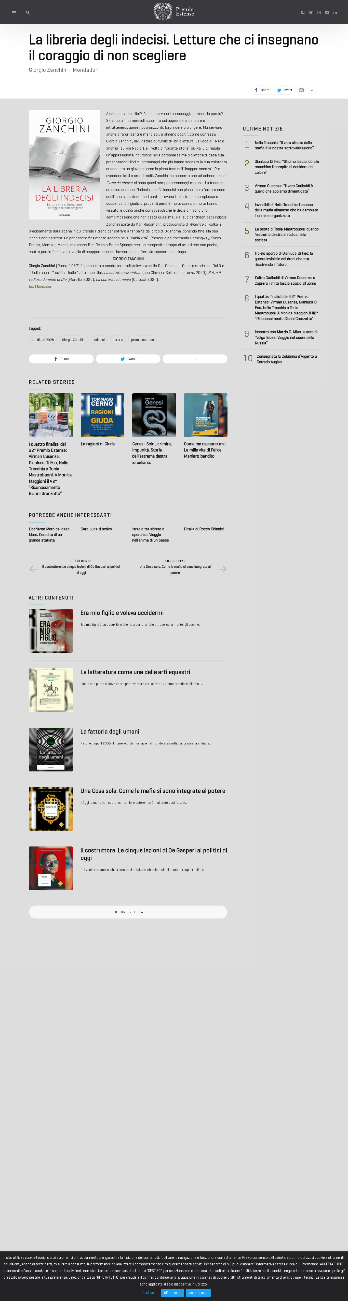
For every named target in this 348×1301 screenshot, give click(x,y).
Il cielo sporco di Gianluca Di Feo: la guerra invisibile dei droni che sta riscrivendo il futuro (284, 259)
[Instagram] (319, 12)
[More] (312, 90)
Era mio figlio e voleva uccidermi (122, 613)
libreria (118, 340)
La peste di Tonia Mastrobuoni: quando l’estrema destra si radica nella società (287, 234)
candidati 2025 (43, 340)
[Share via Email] (301, 90)
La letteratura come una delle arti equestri (135, 672)
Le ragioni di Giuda (98, 444)
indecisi (99, 340)
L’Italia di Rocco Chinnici (204, 529)
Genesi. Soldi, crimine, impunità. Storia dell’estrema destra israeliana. (152, 453)
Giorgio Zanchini (73, 340)
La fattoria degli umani (110, 731)
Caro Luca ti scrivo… (98, 529)
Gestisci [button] (148, 1292)
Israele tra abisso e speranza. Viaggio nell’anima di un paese (150, 534)
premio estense (142, 340)
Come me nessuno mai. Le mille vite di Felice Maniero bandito (205, 450)
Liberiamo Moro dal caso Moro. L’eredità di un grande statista (49, 534)
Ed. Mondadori (40, 286)
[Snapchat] (335, 12)
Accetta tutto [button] (198, 1293)
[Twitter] (311, 12)
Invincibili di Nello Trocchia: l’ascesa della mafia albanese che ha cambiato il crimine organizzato (286, 210)
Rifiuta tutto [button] (172, 1293)
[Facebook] (303, 12)
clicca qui (293, 1264)
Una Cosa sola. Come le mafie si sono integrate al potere (153, 791)
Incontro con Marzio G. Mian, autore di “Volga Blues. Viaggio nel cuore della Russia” (286, 337)
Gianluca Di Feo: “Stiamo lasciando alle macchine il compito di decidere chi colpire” (287, 167)
